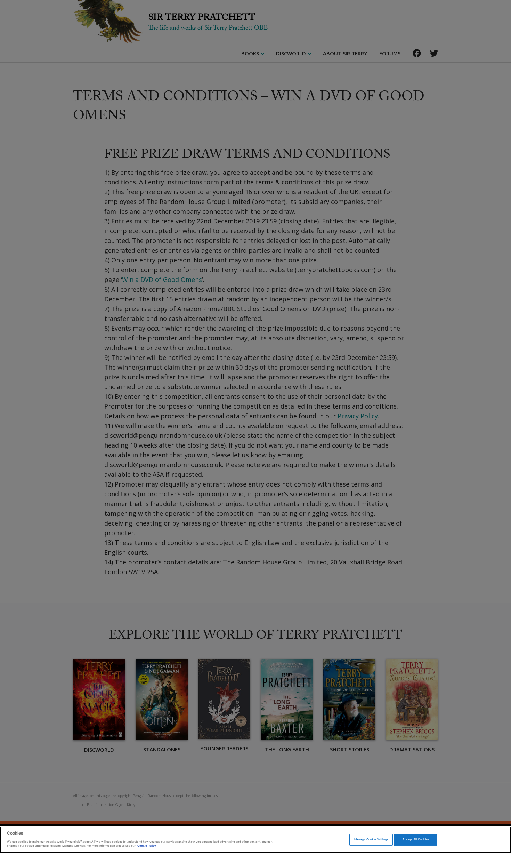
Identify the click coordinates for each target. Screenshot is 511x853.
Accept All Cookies (416, 839)
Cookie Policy (146, 845)
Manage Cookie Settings (371, 839)
